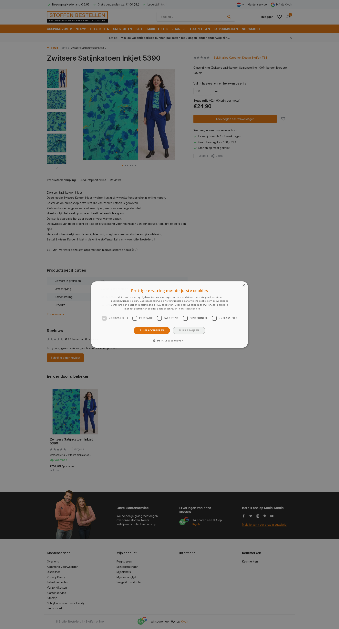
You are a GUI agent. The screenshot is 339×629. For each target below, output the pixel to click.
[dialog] (169, 314)
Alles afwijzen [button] (189, 330)
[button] (169, 340)
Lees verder (208, 308)
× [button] (243, 285)
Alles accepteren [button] (152, 330)
